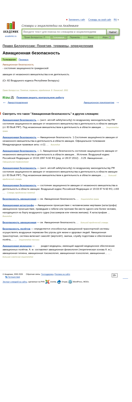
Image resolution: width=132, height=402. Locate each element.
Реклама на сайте (62, 274)
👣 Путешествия (12, 277)
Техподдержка (47, 274)
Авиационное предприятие (99, 102)
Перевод (23, 59)
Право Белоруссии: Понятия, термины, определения (35, 37)
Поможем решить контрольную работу (40, 97)
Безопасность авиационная (19, 198)
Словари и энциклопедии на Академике (50, 25)
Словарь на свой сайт (99, 20)
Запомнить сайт (77, 20)
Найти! (113, 32)
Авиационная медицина (17, 245)
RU (115, 20)
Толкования (58, 37)
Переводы (75, 37)
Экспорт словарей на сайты (15, 282)
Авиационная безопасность (19, 120)
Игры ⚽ (107, 37)
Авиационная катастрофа (18, 205)
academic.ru (10, 36)
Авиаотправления (18, 102)
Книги (91, 37)
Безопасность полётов (16, 228)
